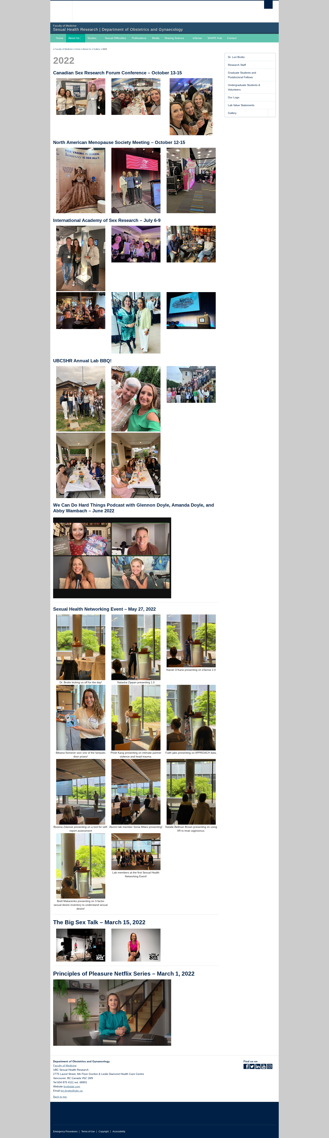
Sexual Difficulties (115, 38)
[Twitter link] (252, 1067)
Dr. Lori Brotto (236, 57)
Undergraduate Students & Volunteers (244, 87)
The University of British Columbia (61, 11)
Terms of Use (88, 1131)
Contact (231, 38)
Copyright (104, 1131)
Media (155, 38)
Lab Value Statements (241, 105)
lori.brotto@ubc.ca (72, 1090)
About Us (73, 38)
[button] (271, 113)
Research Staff (237, 64)
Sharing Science (174, 38)
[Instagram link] (269, 1067)
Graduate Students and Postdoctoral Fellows (242, 75)
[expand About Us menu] (83, 38)
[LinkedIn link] (257, 1067)
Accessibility (119, 1131)
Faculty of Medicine (64, 49)
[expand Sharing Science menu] (187, 38)
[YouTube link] (263, 1067)
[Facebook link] (246, 1067)
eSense (197, 38)
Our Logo (233, 97)
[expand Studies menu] (99, 38)
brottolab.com (72, 1086)
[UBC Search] (268, 5)
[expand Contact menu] (240, 38)
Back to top (60, 1096)
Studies (91, 38)
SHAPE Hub (215, 38)
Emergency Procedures (65, 1131)
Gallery (96, 49)
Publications (139, 38)
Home (59, 38)
